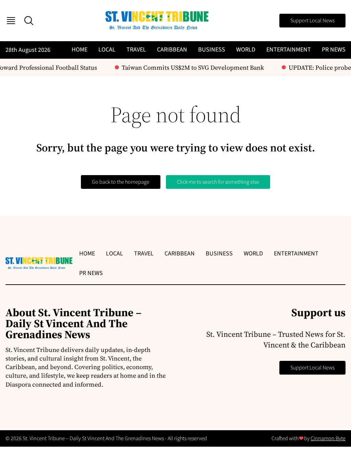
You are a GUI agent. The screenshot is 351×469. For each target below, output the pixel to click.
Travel (136, 49)
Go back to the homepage (120, 182)
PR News (334, 49)
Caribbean (172, 49)
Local (107, 49)
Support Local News (312, 20)
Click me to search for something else (218, 182)
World (245, 49)
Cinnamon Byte (328, 438)
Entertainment (288, 49)
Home (79, 49)
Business (211, 49)
